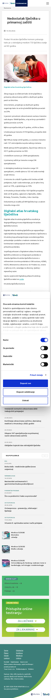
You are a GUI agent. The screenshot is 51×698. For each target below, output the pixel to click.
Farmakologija (10, 476)
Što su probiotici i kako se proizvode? (21, 496)
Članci (6, 653)
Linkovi (18, 658)
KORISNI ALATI (11, 579)
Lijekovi (7, 658)
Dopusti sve (25, 383)
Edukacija (19, 650)
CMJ (11, 674)
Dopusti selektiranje (25, 392)
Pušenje (8, 591)
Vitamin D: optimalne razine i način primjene (23, 523)
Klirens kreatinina (11, 583)
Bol (6, 461)
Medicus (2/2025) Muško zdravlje (18, 548)
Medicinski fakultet (16, 676)
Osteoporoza (10, 503)
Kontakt (6, 662)
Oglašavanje (15, 662)
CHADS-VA (9, 587)
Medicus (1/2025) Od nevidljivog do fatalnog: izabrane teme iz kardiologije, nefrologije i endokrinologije (28, 563)
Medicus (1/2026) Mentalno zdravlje (18, 535)
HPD (15, 674)
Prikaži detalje (36, 375)
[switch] (44, 348)
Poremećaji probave (12, 490)
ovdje (21, 279)
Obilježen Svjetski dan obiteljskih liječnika (22, 445)
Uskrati (25, 400)
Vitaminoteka (19, 679)
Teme (6, 650)
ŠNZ (12, 679)
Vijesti (6, 656)
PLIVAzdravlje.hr (21, 669)
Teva (5, 669)
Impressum (24, 662)
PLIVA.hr (31, 669)
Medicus (19, 656)
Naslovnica (7, 8)
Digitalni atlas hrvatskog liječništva (17, 87)
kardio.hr (20, 674)
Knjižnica (19, 653)
